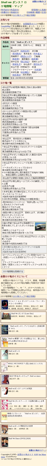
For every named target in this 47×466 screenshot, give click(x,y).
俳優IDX (5, 12)
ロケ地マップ (19, 15)
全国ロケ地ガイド (25, 454)
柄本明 (16, 59)
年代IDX (5, 10)
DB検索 (30, 12)
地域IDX (14, 12)
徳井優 (35, 59)
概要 (38, 12)
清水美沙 (17, 75)
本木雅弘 (25, 72)
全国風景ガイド (30, 24)
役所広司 (25, 51)
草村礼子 (17, 64)
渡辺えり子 (26, 56)
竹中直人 (38, 54)
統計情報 (31, 15)
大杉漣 (38, 70)
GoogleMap (6, 26)
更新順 (35, 10)
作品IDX (14, 10)
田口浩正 (25, 62)
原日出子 (38, 64)
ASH (36, 454)
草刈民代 (17, 54)
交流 (44, 12)
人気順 (43, 10)
